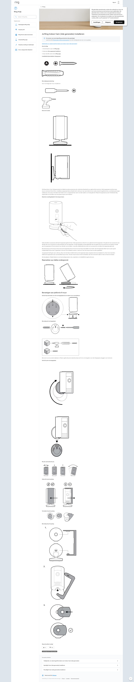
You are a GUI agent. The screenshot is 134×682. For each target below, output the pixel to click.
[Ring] (17, 2)
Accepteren (119, 22)
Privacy (63, 678)
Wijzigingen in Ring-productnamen (61, 40)
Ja (45, 647)
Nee (52, 647)
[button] (130, 678)
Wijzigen (54, 675)
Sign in (114, 2)
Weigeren (108, 22)
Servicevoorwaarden (75, 678)
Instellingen (96, 22)
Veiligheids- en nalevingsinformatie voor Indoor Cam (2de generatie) (59, 43)
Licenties (68, 678)
